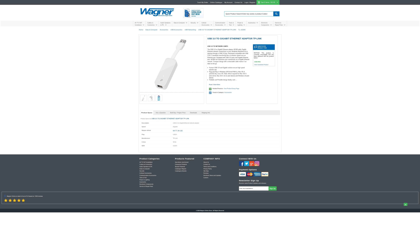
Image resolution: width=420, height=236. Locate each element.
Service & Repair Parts (279, 24)
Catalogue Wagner (180, 169)
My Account (228, 2)
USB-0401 (257, 62)
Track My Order (202, 2)
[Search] (276, 13)
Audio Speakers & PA (165, 24)
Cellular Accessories (205, 24)
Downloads (193, 113)
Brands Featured (180, 166)
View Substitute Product (261, 64)
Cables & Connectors (151, 24)
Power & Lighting (240, 24)
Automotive (251, 23)
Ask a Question (161, 113)
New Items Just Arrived (181, 162)
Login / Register (249, 2)
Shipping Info (206, 113)
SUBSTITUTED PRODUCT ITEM (262, 47)
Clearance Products (181, 164)
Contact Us (238, 2)
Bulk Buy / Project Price (178, 113)
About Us (206, 162)
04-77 (175, 131)
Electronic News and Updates (212, 175)
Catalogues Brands (180, 171)
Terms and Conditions (209, 166)
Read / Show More (214, 84)
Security (193, 23)
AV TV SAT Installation (138, 24)
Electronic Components (265, 24)
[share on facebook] (241, 163)
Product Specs (146, 113)
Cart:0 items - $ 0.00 (268, 2)
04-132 (180, 131)
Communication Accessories (220, 24)
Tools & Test (231, 24)
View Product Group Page (231, 88)
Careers (205, 177)
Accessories (228, 92)
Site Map (206, 171)
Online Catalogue (216, 2)
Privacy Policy (207, 169)
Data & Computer (179, 23)
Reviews (206, 173)
